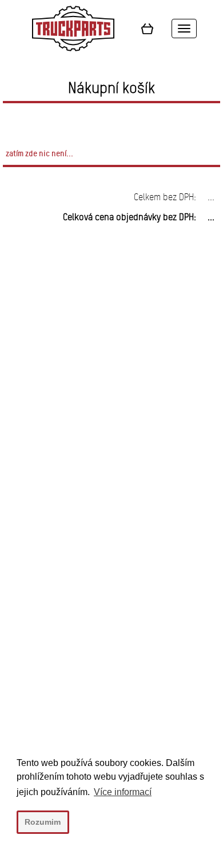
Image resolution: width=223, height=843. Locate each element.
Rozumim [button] (43, 821)
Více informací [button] (123, 792)
